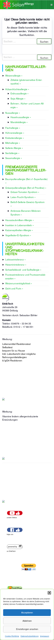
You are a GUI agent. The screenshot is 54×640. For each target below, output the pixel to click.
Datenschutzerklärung (30, 636)
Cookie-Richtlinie (12, 636)
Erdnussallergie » (19, 93)
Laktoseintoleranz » (15, 259)
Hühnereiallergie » (14, 132)
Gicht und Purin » (14, 288)
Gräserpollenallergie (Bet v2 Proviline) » (25, 187)
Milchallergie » (12, 142)
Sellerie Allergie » (14, 148)
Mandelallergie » (19, 122)
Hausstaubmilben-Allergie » (19, 220)
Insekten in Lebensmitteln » (19, 225)
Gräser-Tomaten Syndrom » (24, 192)
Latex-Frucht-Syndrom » (23, 197)
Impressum (44, 636)
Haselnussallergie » (20, 117)
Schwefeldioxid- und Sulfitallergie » (23, 269)
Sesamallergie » (13, 158)
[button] (49, 592)
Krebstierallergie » (14, 137)
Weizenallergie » (13, 75)
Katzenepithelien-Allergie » (19, 230)
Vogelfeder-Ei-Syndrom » (18, 235)
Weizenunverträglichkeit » (18, 283)
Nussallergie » (12, 112)
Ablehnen (27, 620)
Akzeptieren (27, 612)
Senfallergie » (12, 153)
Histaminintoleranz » (15, 264)
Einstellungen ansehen (27, 629)
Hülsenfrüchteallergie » (17, 89)
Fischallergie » (12, 127)
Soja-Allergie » (18, 98)
